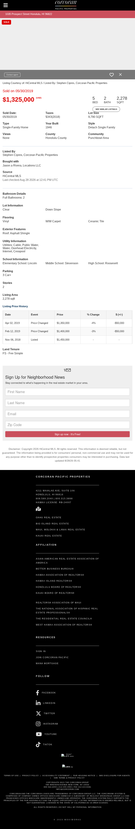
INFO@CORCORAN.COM (67, 789)
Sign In (41, 651)
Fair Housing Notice (84, 776)
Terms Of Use (11, 776)
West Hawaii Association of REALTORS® (64, 625)
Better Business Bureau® (55, 569)
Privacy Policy (30, 776)
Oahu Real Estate (49, 517)
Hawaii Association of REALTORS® (60, 575)
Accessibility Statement (56, 776)
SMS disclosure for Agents (114, 776)
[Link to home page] (67, 5)
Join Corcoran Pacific (52, 657)
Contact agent (12, 75)
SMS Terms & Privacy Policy (69, 778)
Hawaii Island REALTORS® (54, 581)
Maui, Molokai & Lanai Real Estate (60, 529)
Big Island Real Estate (52, 523)
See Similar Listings (106, 109)
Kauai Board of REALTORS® (55, 593)
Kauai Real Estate (49, 536)
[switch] (111, 75)
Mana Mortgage (47, 663)
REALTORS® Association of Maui (58, 602)
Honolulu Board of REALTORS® (58, 587)
